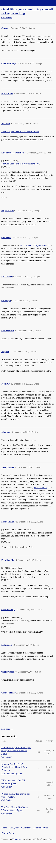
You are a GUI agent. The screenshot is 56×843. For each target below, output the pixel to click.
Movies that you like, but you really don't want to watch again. (16, 750)
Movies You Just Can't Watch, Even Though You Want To (14, 767)
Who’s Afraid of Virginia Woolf (33, 245)
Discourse (16, 839)
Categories (14, 828)
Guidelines (26, 828)
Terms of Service (40, 828)
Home (4, 828)
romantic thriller (40, 487)
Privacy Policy (7, 833)
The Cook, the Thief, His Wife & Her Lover (20, 131)
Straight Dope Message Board (14, 3)
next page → (7, 729)
